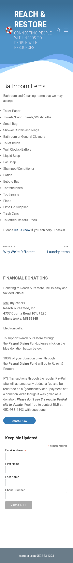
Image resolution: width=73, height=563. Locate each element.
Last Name (12, 476)
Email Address (15, 450)
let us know (22, 230)
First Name (12, 463)
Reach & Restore (30, 19)
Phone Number (15, 490)
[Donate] (19, 420)
